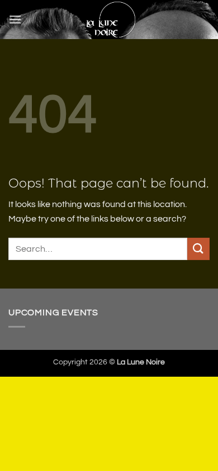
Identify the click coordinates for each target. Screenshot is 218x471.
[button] (15, 19)
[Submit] (198, 248)
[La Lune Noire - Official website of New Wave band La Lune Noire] (110, 19)
